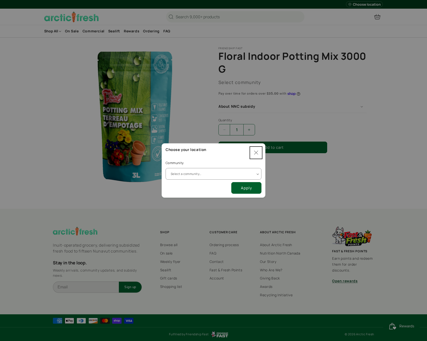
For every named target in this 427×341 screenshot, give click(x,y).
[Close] (256, 152)
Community (175, 163)
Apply (246, 188)
